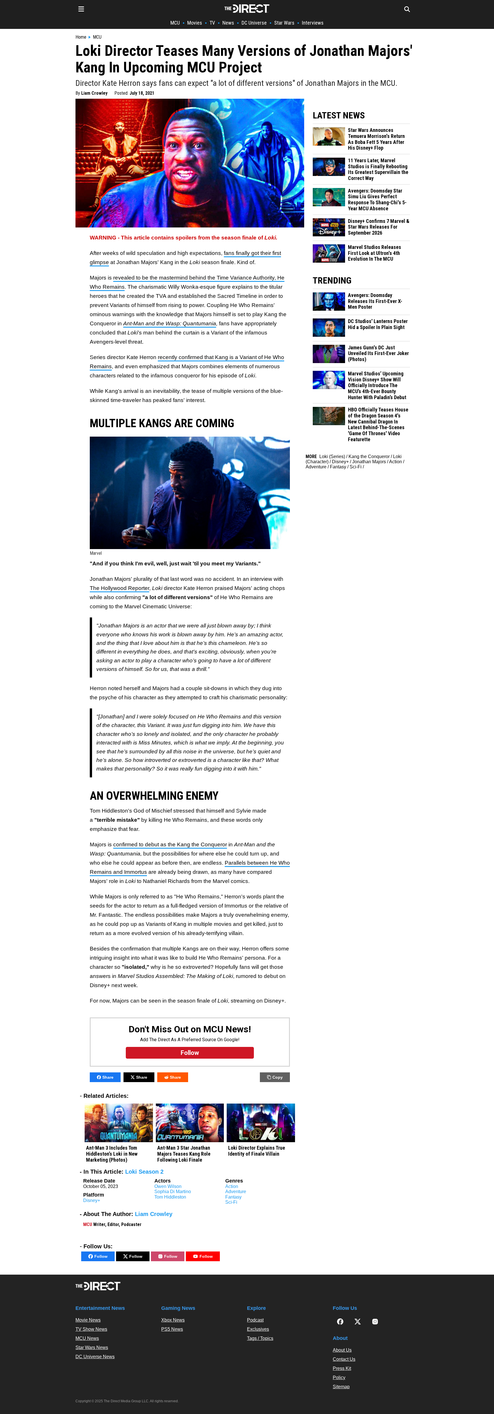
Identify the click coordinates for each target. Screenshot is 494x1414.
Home (80, 37)
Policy (339, 1377)
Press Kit (342, 1368)
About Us (342, 1350)
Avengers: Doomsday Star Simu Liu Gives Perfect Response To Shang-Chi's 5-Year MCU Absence (377, 199)
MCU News (87, 1338)
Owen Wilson (168, 1186)
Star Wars (284, 23)
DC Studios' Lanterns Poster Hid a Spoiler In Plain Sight (378, 324)
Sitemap (341, 1386)
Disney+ (91, 1200)
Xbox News (173, 1320)
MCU (175, 23)
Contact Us (344, 1359)
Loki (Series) (332, 456)
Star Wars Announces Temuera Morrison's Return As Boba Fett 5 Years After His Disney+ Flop (376, 139)
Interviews (313, 23)
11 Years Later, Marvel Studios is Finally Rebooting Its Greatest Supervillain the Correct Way (378, 169)
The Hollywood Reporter (119, 588)
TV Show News (91, 1329)
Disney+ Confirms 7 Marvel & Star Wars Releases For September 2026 (378, 227)
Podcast (255, 1320)
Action (231, 1186)
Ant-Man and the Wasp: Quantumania (169, 323)
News (228, 23)
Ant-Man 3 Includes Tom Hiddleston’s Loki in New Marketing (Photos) (112, 1154)
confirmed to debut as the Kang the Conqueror (170, 844)
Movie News (88, 1320)
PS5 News (172, 1329)
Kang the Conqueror (369, 456)
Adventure (235, 1191)
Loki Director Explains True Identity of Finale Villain (256, 1151)
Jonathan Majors (369, 461)
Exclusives (258, 1329)
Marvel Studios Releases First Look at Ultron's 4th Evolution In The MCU (374, 253)
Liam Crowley (94, 93)
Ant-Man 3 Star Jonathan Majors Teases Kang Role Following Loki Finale (183, 1154)
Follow (100, 1256)
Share (107, 1077)
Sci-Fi (231, 1202)
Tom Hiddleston (170, 1197)
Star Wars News (91, 1347)
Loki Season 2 (144, 1172)
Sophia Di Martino (172, 1191)
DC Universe (254, 23)
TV (212, 23)
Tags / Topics (260, 1338)
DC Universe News (95, 1356)
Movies (194, 23)
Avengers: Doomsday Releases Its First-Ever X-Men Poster (375, 301)
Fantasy (233, 1197)
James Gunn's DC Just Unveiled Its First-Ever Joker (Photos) (378, 353)
